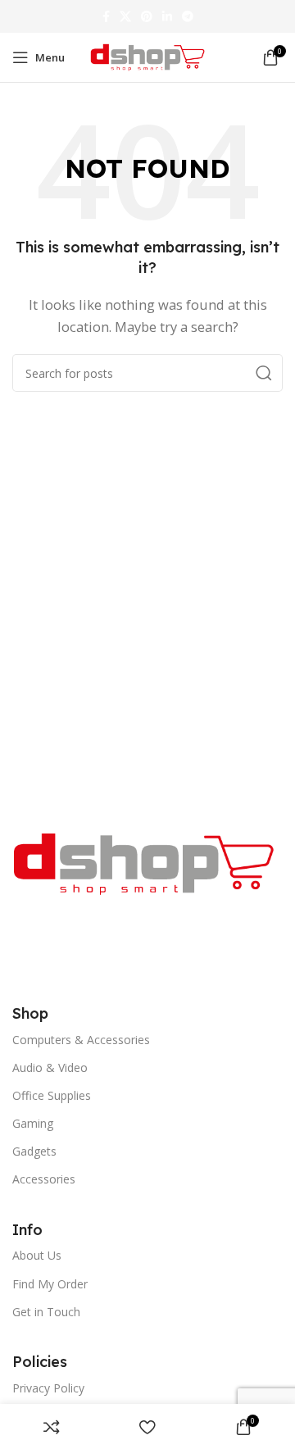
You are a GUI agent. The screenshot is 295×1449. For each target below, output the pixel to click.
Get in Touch (46, 1312)
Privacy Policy (48, 1388)
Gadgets (34, 1151)
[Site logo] (147, 56)
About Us (36, 1255)
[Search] (264, 373)
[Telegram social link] (187, 16)
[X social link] (125, 16)
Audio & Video (50, 1067)
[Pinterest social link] (146, 16)
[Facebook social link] (106, 16)
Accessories (43, 1179)
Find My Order (50, 1284)
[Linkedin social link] (167, 16)
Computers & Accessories (81, 1039)
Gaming (32, 1123)
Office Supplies (51, 1095)
